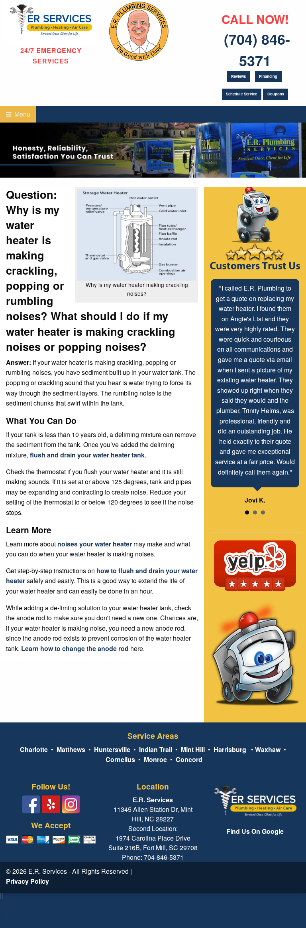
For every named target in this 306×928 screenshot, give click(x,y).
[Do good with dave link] (139, 29)
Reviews (238, 76)
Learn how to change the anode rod (75, 648)
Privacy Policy (27, 881)
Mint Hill (193, 749)
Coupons (275, 94)
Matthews (70, 749)
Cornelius (120, 759)
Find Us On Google (255, 831)
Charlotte (34, 749)
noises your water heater (94, 543)
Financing (268, 76)
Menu (21, 114)
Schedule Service (241, 94)
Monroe (155, 759)
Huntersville (112, 749)
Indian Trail (155, 749)
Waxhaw (267, 749)
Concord (189, 759)
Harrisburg (230, 749)
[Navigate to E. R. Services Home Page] (51, 20)
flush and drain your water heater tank (87, 454)
